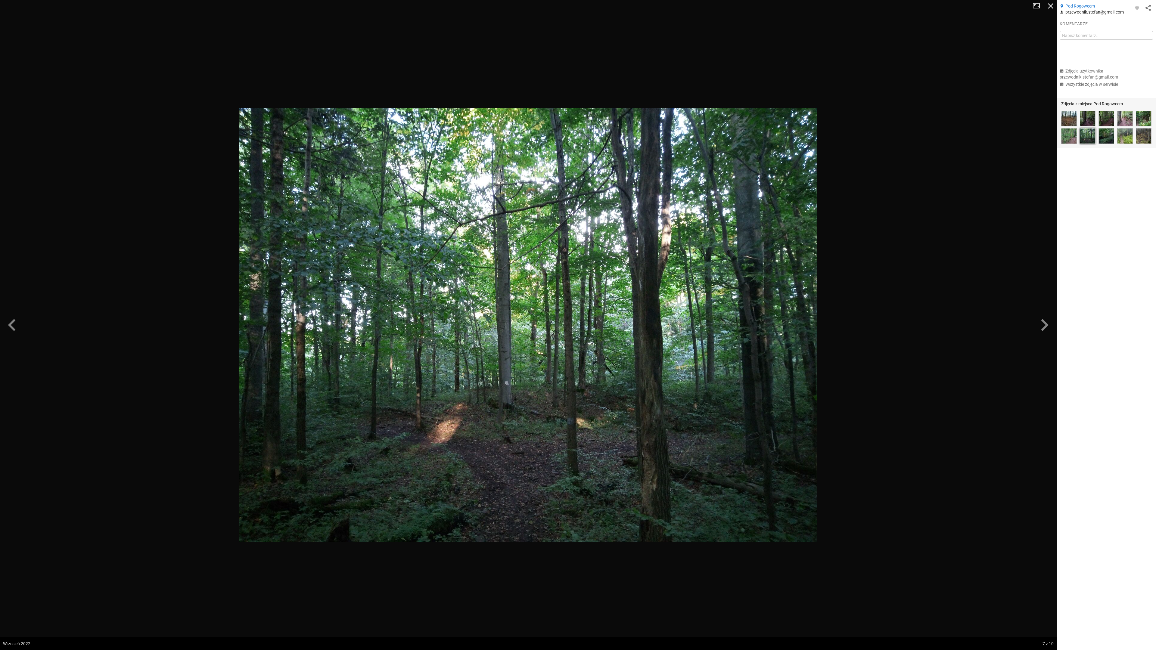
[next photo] (1045, 325)
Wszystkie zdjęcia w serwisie (1091, 84)
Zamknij (1051, 6)
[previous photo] (12, 325)
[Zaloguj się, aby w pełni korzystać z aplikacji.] (1137, 7)
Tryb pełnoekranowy (1039, 6)
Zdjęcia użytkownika (1089, 74)
